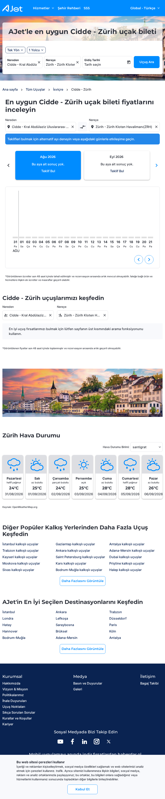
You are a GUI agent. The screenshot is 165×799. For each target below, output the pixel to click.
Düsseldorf (118, 618)
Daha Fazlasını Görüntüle (83, 581)
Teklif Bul (48, 171)
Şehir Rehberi (69, 8)
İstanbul (8, 612)
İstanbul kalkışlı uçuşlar (20, 544)
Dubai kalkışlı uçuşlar (125, 557)
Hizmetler (44, 8)
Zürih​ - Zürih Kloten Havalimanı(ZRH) (60, 64)
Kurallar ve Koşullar (17, 718)
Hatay (6, 625)
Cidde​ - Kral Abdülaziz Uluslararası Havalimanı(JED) (22, 64)
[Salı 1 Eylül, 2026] (21, 237)
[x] (108, 741)
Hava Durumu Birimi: (116, 447)
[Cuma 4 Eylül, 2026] (41, 237)
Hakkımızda (11, 683)
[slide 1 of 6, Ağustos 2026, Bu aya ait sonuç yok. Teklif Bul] (48, 165)
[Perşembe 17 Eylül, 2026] (124, 237)
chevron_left (8, 165)
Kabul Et (82, 789)
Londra (7, 618)
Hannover (10, 631)
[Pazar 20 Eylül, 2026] (144, 237)
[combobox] (41, 126)
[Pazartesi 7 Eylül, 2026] (60, 237)
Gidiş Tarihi (92, 60)
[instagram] (96, 741)
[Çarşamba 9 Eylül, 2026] (73, 237)
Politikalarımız (13, 695)
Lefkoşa (62, 618)
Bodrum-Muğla (13, 638)
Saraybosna (65, 625)
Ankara (61, 612)
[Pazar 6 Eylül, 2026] (54, 237)
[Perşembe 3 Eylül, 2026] (34, 237)
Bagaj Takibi (149, 683)
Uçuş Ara (146, 62)
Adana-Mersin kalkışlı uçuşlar (132, 550)
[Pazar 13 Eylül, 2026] (99, 237)
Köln (112, 631)
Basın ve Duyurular (87, 683)
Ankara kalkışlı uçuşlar (73, 550)
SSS (87, 8)
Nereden (13, 60)
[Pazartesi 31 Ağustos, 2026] (15, 237)
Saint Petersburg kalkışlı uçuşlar (80, 557)
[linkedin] (84, 741)
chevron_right (156, 165)
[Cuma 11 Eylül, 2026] (86, 237)
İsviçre (58, 89)
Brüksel (61, 631)
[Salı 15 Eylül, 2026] (111, 237)
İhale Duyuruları (14, 701)
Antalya (115, 638)
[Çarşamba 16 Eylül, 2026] (118, 237)
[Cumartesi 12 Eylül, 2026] (92, 237)
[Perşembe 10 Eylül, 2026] (79, 237)
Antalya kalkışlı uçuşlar (126, 544)
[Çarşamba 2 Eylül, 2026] (28, 237)
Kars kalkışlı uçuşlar (71, 563)
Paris (113, 625)
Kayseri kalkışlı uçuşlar (19, 557)
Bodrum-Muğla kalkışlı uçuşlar (79, 570)
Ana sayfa (10, 89)
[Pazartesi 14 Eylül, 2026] (105, 237)
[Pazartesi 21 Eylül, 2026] (150, 237)
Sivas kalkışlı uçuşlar (18, 570)
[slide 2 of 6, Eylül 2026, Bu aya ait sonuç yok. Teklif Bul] (117, 165)
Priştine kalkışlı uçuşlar (126, 563)
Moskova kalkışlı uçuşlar (21, 563)
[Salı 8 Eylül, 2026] (66, 237)
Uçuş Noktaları (13, 707)
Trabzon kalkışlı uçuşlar (20, 550)
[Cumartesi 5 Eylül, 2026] (47, 237)
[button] (36, 50)
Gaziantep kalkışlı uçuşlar (75, 544)
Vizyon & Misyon (15, 689)
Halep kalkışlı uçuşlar (125, 570)
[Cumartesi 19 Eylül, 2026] (137, 237)
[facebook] (72, 741)
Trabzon (115, 612)
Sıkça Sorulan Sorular (18, 712)
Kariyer (7, 724)
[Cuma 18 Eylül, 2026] (131, 237)
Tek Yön (13, 50)
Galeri (77, 689)
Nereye (51, 60)
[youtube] (60, 741)
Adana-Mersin (66, 638)
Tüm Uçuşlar (35, 89)
